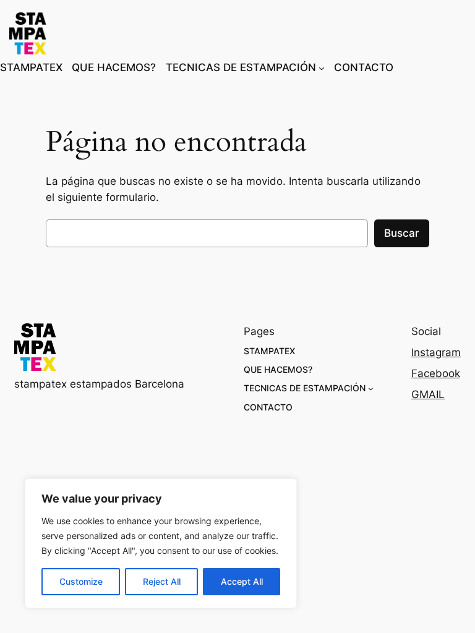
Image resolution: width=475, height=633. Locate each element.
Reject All (162, 581)
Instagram (436, 352)
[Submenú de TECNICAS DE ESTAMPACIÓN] (322, 67)
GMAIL (428, 394)
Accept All (242, 581)
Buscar (401, 233)
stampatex (91, 33)
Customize (81, 581)
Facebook (435, 373)
